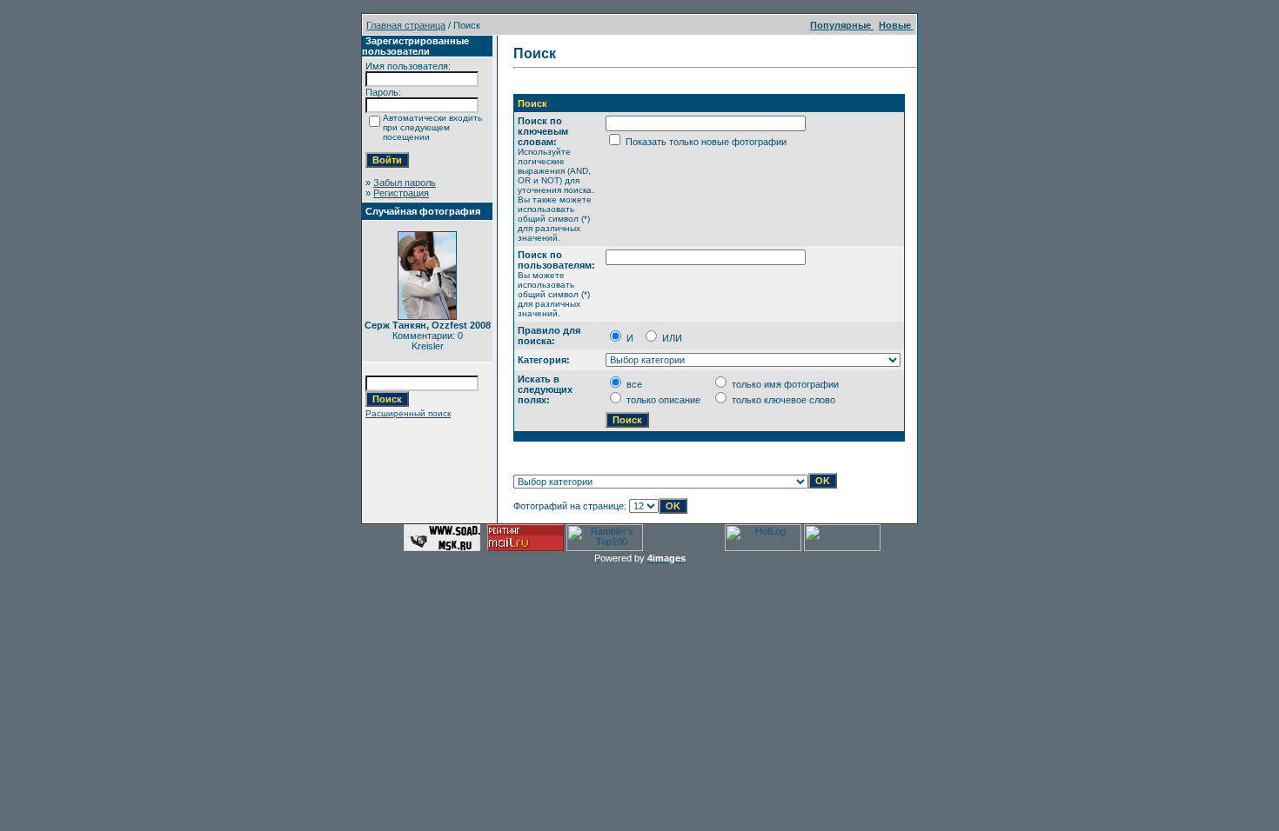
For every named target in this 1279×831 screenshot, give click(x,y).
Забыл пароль (404, 182)
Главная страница (405, 25)
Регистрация (401, 193)
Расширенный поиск (408, 413)
